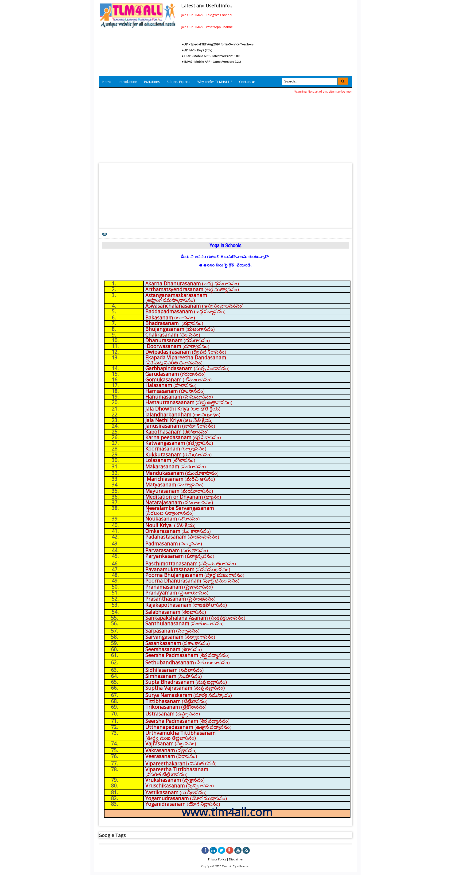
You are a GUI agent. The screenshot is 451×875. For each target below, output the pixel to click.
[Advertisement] (225, 127)
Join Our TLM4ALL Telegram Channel (206, 15)
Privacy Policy (217, 859)
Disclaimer (236, 859)
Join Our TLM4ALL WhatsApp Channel (207, 27)
